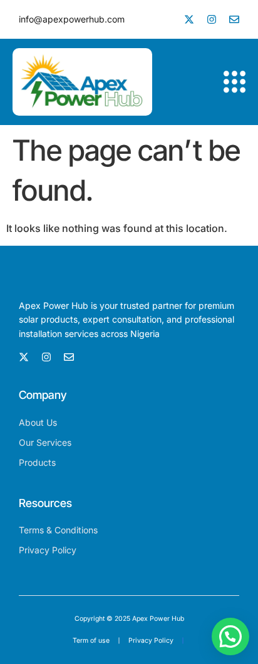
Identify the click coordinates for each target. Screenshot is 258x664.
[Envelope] (234, 19)
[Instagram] (212, 19)
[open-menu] (234, 82)
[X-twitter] (189, 19)
